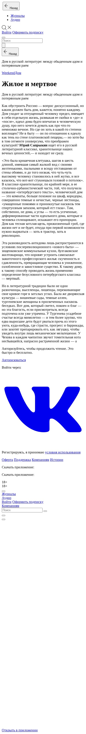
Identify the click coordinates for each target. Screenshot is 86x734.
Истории (56, 460)
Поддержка (22, 460)
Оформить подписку (27, 32)
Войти (6, 32)
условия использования (62, 452)
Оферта (7, 460)
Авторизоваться (14, 360)
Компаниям (40, 460)
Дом (18, 73)
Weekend (8, 73)
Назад (13, 8)
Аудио (15, 19)
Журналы (18, 16)
